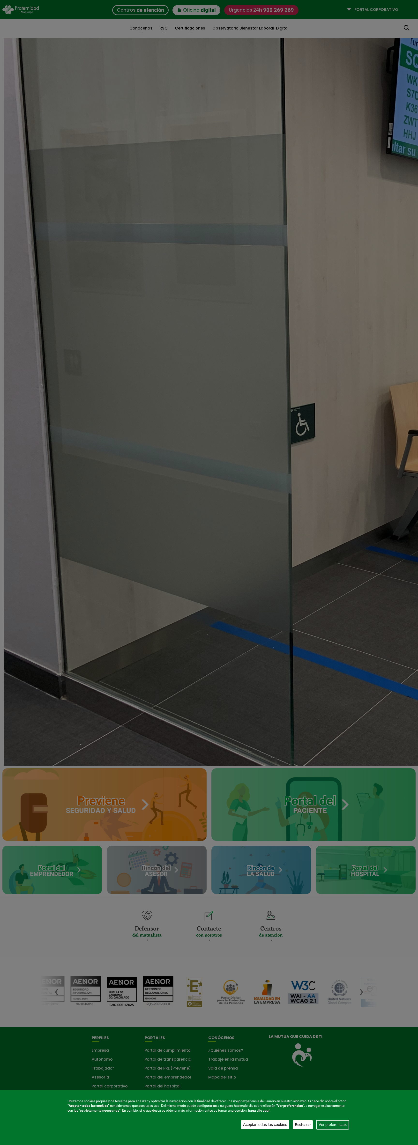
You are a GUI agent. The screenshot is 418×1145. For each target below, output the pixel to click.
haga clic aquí (258, 1110)
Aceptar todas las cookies (265, 1125)
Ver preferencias (333, 1125)
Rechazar (303, 1124)
